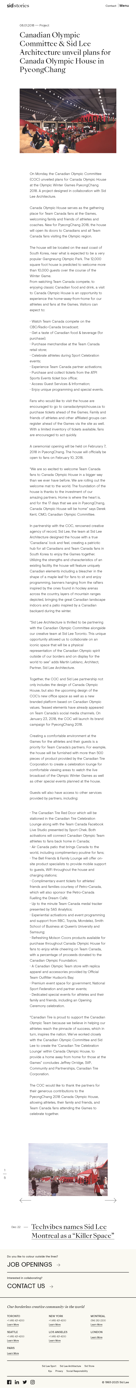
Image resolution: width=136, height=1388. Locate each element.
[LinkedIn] (17, 1382)
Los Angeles (58, 1332)
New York (56, 1316)
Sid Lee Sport (49, 1366)
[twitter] (25, 1382)
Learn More (13, 1324)
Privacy (59, 1371)
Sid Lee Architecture (70, 1366)
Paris (11, 1348)
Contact (111, 5)
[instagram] (32, 1382)
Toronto (13, 1316)
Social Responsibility (77, 1371)
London (97, 1332)
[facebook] (9, 1382)
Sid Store (89, 1366)
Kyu (50, 1371)
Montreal (98, 1316)
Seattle (12, 1332)
